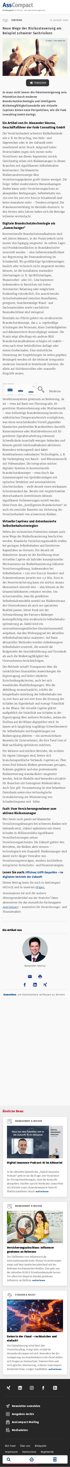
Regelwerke (47, 1451)
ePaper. (40, 887)
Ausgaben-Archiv (23, 1414)
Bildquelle (41, 1445)
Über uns (25, 1445)
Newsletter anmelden (26, 1406)
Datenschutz (29, 1451)
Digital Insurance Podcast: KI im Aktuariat (35, 1162)
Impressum (11, 1451)
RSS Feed (10, 1445)
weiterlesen (42, 1191)
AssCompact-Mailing (25, 1422)
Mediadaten (20, 1430)
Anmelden (9, 994)
